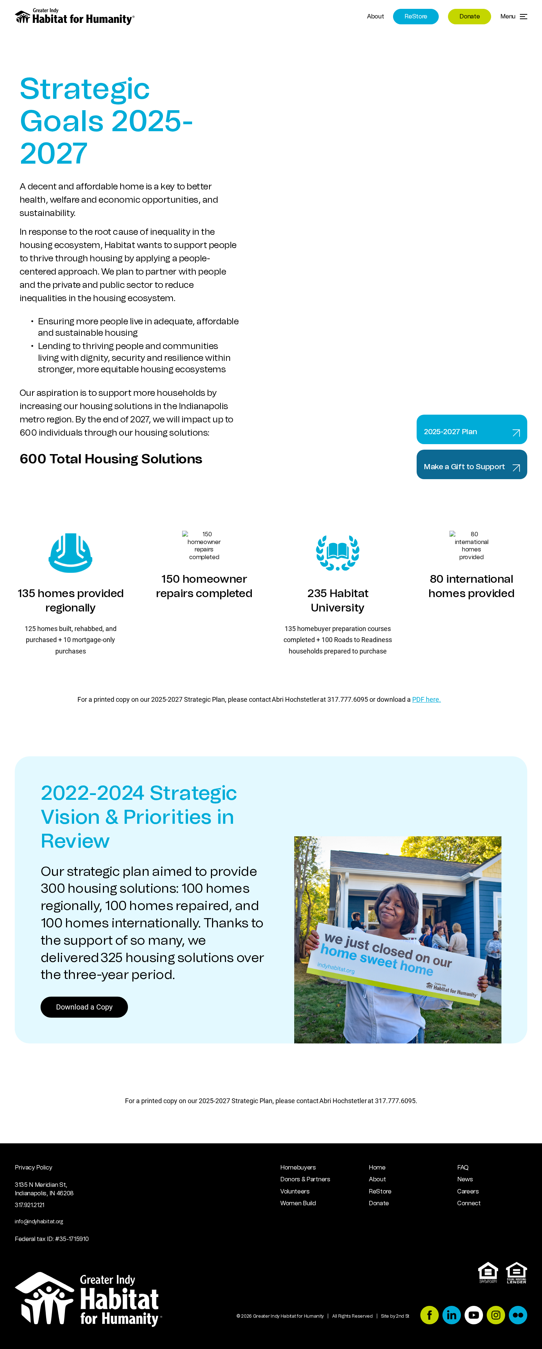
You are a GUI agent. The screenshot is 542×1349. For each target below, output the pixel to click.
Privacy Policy (33, 1168)
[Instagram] (496, 1316)
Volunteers (295, 1192)
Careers (468, 1192)
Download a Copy (84, 1006)
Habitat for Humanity (75, 16)
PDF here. (426, 699)
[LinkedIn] (451, 1316)
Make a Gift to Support (464, 467)
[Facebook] (429, 1316)
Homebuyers (298, 1168)
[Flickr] (518, 1316)
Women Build (298, 1203)
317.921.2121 (29, 1205)
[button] (513, 16)
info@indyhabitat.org (39, 1221)
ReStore (415, 17)
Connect (469, 1203)
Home (377, 1168)
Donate (469, 17)
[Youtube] (474, 1316)
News (465, 1179)
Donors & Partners (305, 1179)
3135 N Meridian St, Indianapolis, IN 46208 (44, 1189)
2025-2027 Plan (450, 432)
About (375, 17)
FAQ (463, 1168)
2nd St (402, 1316)
